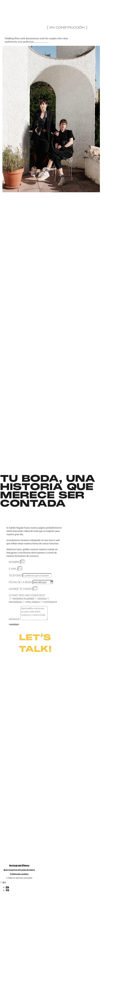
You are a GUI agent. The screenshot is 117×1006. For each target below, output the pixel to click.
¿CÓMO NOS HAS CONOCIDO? (27, 595)
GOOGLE (42, 598)
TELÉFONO (15, 575)
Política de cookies (19, 874)
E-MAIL (13, 568)
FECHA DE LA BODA (21, 582)
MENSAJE (15, 619)
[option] (61, 887)
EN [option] (7, 887)
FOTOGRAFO (50, 601)
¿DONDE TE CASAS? (21, 588)
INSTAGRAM (15, 601)
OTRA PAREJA (32, 601)
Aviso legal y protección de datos (19, 870)
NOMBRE (14, 561)
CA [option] (7, 890)
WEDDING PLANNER (23, 598)
